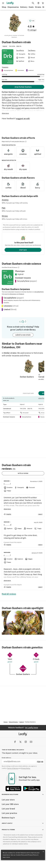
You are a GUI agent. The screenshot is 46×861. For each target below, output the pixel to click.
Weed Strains (13, 722)
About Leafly (7, 823)
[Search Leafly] (33, 3)
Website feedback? (23, 728)
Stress (5, 216)
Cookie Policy (20, 855)
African (15, 105)
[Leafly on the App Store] (13, 788)
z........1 (7, 555)
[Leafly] (10, 3)
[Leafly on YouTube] (31, 741)
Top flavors (31, 50)
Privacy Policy (32, 855)
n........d (7, 525)
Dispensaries (13, 7)
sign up (40, 761)
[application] (23, 623)
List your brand (8, 809)
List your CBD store (10, 804)
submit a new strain (23, 335)
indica (8, 100)
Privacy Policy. (25, 768)
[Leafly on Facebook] (15, 742)
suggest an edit (23, 119)
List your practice (9, 813)
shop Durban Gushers (23, 87)
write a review (23, 473)
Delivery (23, 7)
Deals (31, 7)
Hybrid (21, 722)
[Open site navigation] (3, 3)
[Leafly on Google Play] (32, 788)
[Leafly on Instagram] (25, 741)
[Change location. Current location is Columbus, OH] (38, 3)
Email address (6, 757)
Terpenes (5, 67)
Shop (4, 7)
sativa (21, 92)
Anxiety (5, 200)
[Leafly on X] (20, 741)
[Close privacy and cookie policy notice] (43, 851)
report (40, 514)
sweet (18, 108)
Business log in (8, 818)
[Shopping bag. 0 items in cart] (43, 3)
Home (5, 722)
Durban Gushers (30, 722)
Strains (38, 7)
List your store (8, 800)
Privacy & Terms (8, 829)
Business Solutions (10, 794)
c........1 (7, 484)
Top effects (20, 50)
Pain (3, 208)
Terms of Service (12, 768)
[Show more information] (26, 141)
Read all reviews (9, 594)
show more (5, 113)
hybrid (36, 92)
